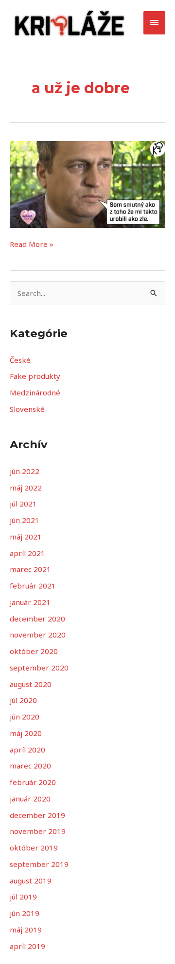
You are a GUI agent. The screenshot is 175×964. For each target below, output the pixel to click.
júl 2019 (23, 896)
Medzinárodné (35, 392)
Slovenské (27, 409)
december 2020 (37, 618)
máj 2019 (26, 929)
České (20, 360)
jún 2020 (24, 716)
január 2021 (30, 602)
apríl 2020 (27, 749)
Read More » (31, 244)
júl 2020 (23, 700)
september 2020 (39, 667)
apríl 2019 (27, 946)
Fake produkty (35, 376)
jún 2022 (24, 471)
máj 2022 (26, 487)
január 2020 (30, 798)
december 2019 (37, 815)
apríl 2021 (27, 553)
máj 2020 (26, 733)
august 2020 (31, 684)
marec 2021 (30, 569)
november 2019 (38, 831)
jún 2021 (24, 520)
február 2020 (33, 782)
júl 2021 (23, 503)
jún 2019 (24, 913)
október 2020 (34, 651)
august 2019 (31, 880)
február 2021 (33, 585)
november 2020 (38, 634)
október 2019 (34, 847)
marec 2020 (30, 765)
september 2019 (39, 864)
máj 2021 (26, 536)
